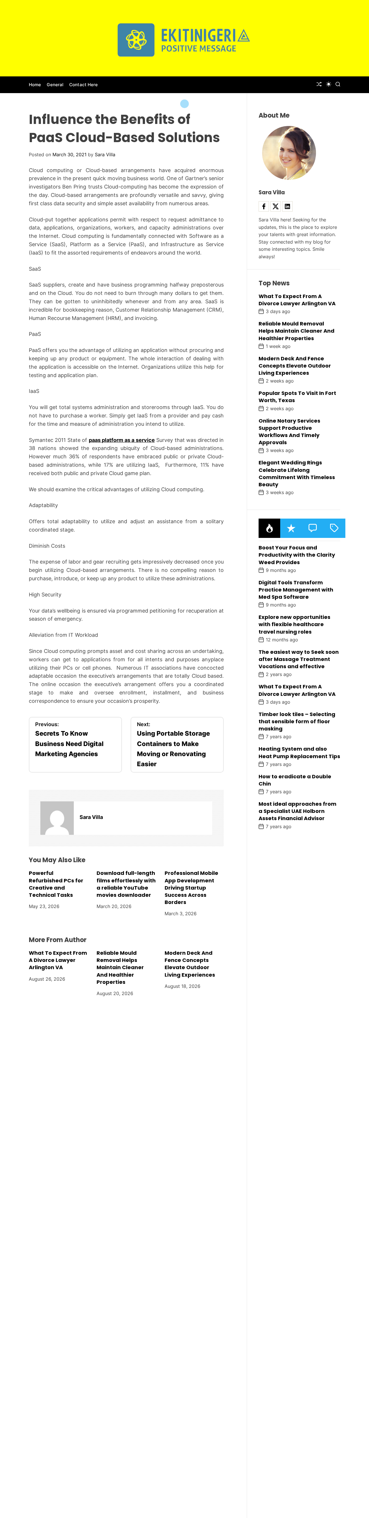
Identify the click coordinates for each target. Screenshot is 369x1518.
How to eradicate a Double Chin (295, 780)
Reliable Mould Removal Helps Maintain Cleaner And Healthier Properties (120, 967)
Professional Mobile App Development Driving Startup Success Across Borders (191, 887)
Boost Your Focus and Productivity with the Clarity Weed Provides (297, 555)
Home (35, 84)
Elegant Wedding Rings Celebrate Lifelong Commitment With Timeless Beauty (297, 473)
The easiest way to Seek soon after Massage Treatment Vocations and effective (299, 659)
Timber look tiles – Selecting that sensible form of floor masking (297, 721)
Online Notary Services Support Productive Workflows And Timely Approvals (289, 431)
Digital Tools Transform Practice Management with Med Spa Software (296, 589)
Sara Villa (105, 154)
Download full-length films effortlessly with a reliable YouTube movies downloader (126, 884)
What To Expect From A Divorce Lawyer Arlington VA (58, 960)
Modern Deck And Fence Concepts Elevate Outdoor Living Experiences (190, 963)
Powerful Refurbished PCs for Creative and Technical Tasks (56, 884)
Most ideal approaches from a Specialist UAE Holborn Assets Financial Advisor (297, 811)
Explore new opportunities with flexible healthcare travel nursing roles (294, 624)
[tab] (269, 528)
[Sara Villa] (57, 818)
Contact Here (83, 84)
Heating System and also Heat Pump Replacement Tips (299, 752)
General (55, 84)
